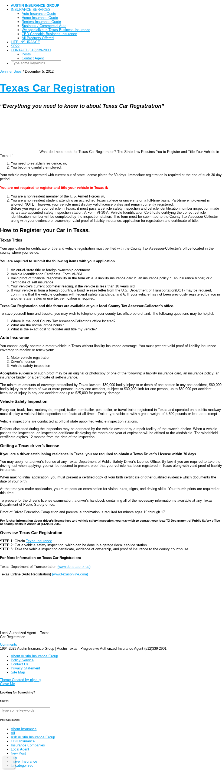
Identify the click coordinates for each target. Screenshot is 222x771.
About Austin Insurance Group (34, 656)
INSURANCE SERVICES (31, 10)
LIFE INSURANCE (25, 42)
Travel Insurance (24, 761)
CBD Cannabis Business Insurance (49, 34)
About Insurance (24, 729)
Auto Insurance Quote (39, 14)
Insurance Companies (28, 745)
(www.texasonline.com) (70, 574)
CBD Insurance (23, 741)
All (13, 733)
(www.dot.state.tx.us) (73, 567)
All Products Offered (38, 38)
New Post (18, 753)
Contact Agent (33, 58)
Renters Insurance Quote (41, 22)
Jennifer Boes (11, 71)
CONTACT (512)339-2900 (31, 50)
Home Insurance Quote (40, 18)
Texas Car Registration (57, 88)
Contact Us (19, 664)
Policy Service (22, 660)
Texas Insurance (39, 541)
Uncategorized (22, 765)
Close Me (7, 684)
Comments (8, 644)
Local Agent (20, 749)
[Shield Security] (8, 762)
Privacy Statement (25, 668)
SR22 (15, 46)
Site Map (18, 672)
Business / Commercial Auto (44, 26)
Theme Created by (20, 680)
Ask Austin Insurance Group (33, 737)
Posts (26, 54)
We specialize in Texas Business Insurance (56, 30)
